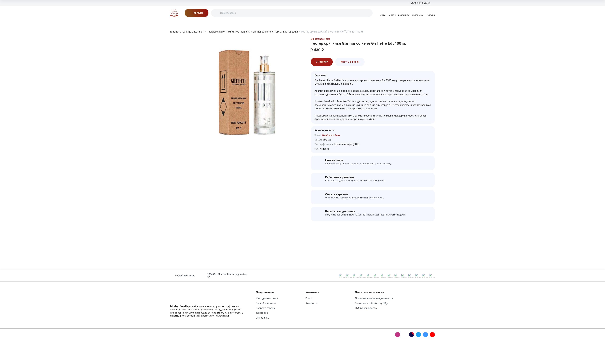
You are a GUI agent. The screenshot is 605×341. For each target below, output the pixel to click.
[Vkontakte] (425, 334)
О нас (211, 22)
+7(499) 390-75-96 (184, 275)
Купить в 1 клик (349, 61)
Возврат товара (265, 308)
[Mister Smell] (174, 13)
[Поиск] (216, 12)
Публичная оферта (366, 308)
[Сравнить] (379, 62)
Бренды (175, 22)
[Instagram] (397, 334)
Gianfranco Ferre (320, 38)
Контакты (257, 22)
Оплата (241, 22)
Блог (200, 22)
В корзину (322, 61)
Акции (188, 22)
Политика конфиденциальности (374, 298)
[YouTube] (432, 334)
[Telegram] (418, 334)
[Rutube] (411, 334)
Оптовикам (262, 317)
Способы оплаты (266, 303)
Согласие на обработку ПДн (371, 303)
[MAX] (404, 334)
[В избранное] (370, 62)
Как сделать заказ (267, 298)
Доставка (226, 22)
